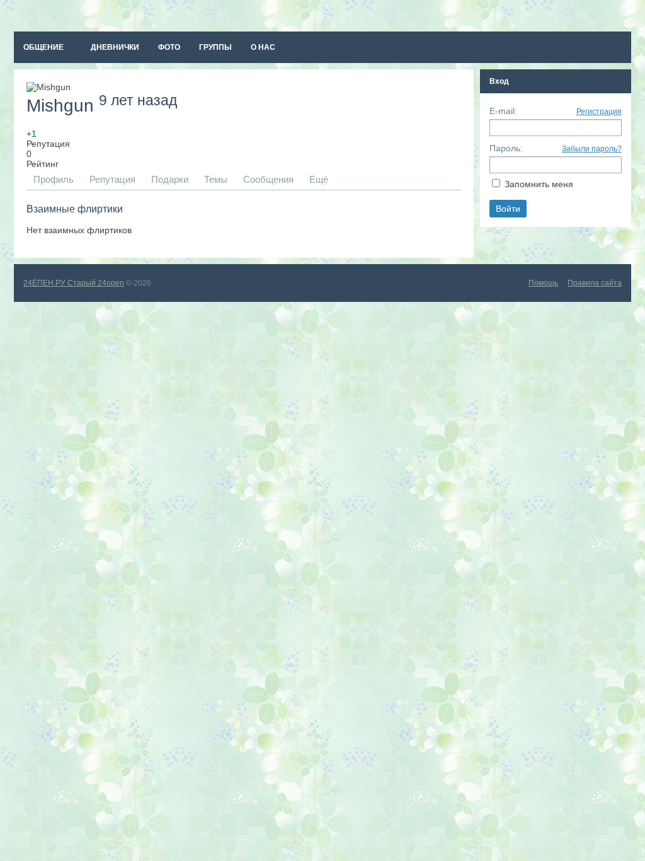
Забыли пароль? (592, 148)
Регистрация (599, 111)
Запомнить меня (539, 184)
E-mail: (503, 111)
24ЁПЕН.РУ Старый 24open (73, 283)
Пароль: (506, 148)
